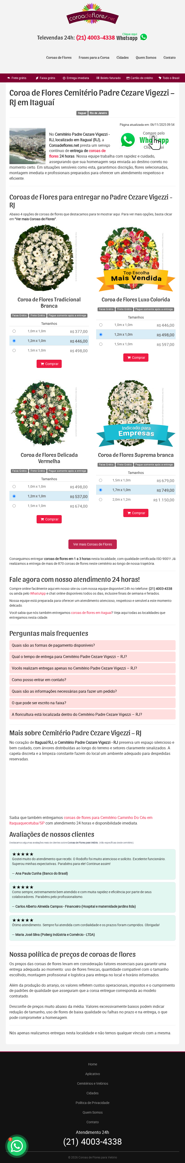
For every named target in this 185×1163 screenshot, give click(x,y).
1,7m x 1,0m (121, 489)
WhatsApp (38, 593)
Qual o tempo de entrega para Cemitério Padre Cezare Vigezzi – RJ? (69, 656)
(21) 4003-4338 (95, 38)
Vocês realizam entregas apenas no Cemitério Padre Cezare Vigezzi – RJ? (74, 668)
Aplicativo (92, 1073)
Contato (170, 58)
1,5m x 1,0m (37, 350)
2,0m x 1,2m (121, 499)
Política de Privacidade (92, 1102)
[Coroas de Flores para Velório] (92, 14)
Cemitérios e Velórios (92, 1083)
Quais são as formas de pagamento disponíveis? (53, 645)
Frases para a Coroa (94, 58)
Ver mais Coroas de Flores (92, 544)
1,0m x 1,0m (37, 331)
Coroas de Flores (59, 58)
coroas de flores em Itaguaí (91, 612)
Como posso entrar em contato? (39, 679)
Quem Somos (146, 58)
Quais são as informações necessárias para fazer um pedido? (64, 691)
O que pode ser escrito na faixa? (39, 702)
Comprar (52, 363)
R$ (79, 331)
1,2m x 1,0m (37, 340)
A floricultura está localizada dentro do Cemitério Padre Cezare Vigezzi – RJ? (77, 714)
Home (92, 1064)
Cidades (123, 58)
